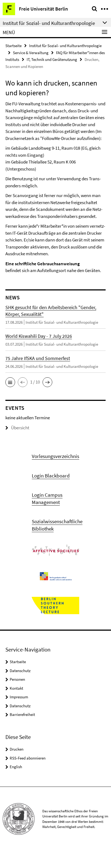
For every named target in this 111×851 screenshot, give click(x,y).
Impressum (19, 696)
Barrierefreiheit (22, 714)
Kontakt (16, 688)
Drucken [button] (16, 749)
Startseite (13, 45)
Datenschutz (20, 670)
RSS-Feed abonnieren (28, 758)
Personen (17, 679)
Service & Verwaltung (30, 52)
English (16, 766)
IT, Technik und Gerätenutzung (52, 59)
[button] (10, 382)
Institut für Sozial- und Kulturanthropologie (65, 45)
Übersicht (20, 428)
